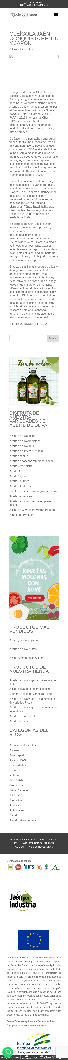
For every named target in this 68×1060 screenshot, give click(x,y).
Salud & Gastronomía (22, 820)
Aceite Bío (15, 471)
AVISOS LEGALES (19, 839)
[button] (7, 1052)
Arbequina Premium (21, 514)
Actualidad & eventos (21, 49)
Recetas (14, 805)
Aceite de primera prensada (26, 451)
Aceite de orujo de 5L (22, 716)
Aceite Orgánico (19, 476)
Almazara (15, 750)
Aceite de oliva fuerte (22, 435)
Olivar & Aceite (18, 790)
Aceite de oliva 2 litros (23, 649)
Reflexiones (16, 810)
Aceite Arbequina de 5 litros (26, 657)
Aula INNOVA (18, 760)
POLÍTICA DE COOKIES (44, 839)
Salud (13, 815)
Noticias (14, 775)
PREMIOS (15, 795)
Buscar (53, 338)
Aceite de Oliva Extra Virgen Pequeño (32, 509)
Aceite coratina (18, 721)
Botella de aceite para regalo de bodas (33, 491)
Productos (15, 800)
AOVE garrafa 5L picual (24, 640)
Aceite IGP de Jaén (21, 486)
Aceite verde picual (21, 466)
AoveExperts (17, 755)
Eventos (14, 770)
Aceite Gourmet (19, 481)
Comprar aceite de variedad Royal (30, 693)
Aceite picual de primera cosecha (30, 688)
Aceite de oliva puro (21, 446)
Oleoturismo (16, 785)
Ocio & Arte (16, 780)
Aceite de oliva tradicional (25, 440)
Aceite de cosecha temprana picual (31, 461)
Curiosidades (17, 765)
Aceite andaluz (18, 455)
